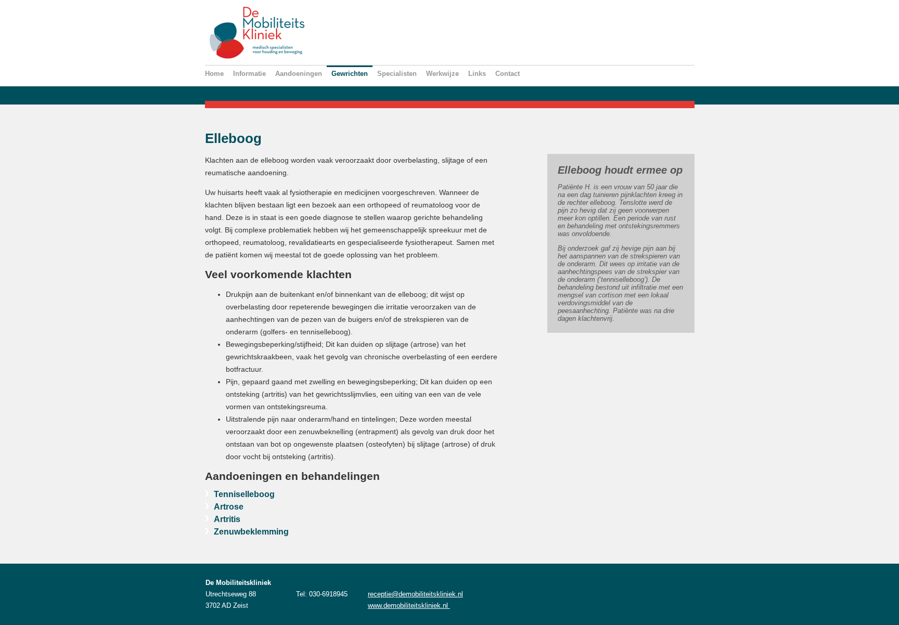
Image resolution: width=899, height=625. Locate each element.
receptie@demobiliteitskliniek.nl (415, 594)
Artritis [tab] (227, 519)
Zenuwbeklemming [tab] (251, 531)
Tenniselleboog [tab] (244, 494)
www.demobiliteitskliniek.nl (409, 605)
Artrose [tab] (228, 506)
